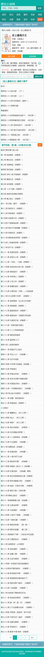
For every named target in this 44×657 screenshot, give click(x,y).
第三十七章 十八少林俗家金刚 (12, 330)
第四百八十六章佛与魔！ (10, 105)
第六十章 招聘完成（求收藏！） (13, 447)
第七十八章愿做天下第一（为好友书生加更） (18, 534)
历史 (33, 14)
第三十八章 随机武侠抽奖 (10, 335)
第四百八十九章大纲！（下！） (13, 91)
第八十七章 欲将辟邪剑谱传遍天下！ (15, 578)
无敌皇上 (20, 39)
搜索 (40, 8)
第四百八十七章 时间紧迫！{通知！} (14, 100)
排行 (26, 19)
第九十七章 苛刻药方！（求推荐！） (15, 627)
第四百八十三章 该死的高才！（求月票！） (17, 125)
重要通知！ (5, 110)
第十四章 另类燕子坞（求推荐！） (14, 218)
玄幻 (11, 14)
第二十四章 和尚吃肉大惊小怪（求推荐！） (17, 267)
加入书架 (11, 56)
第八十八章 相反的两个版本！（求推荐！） (17, 583)
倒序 (40, 145)
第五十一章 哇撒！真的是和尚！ (13, 398)
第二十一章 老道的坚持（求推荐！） (15, 252)
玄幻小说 (15, 30)
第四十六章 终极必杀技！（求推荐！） (15, 374)
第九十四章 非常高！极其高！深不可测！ (16, 612)
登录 (40, 19)
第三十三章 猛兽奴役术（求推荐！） (15, 310)
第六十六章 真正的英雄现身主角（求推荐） (17, 476)
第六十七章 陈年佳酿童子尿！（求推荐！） (17, 481)
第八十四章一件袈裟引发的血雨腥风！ (15, 563)
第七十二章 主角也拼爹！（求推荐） (15, 505)
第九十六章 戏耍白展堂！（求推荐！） (15, 622)
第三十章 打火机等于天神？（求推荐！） (16, 296)
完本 (33, 19)
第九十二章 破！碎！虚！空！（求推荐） (16, 602)
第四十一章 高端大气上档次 (11, 349)
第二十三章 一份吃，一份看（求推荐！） (16, 262)
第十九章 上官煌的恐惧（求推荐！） (15, 242)
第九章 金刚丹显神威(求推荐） (12, 194)
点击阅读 (32, 56)
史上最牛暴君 (16, 69)
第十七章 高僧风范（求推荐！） (13, 232)
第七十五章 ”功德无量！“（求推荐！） (15, 519)
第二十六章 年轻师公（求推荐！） (14, 276)
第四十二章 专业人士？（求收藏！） (15, 354)
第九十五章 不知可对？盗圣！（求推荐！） (17, 617)
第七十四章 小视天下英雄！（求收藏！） (16, 515)
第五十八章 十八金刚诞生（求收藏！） (15, 437)
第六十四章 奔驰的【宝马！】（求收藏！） (17, 466)
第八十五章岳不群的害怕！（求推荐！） (16, 568)
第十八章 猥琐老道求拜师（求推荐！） (15, 237)
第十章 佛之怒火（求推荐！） (12, 198)
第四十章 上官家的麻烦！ (10, 344)
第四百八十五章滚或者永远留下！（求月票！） (19, 115)
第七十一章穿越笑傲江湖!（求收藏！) (15, 500)
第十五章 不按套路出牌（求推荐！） (15, 223)
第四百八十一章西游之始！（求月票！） (16, 135)
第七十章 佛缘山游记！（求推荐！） (15, 495)
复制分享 (38, 76)
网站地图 (22, 653)
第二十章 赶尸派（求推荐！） (12, 247)
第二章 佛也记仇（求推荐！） (12, 159)
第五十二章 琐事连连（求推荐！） (14, 403)
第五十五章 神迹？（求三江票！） (14, 422)
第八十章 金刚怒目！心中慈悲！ (13, 544)
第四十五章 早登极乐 (9, 369)
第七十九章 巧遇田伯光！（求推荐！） (15, 539)
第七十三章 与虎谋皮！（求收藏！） (15, 510)
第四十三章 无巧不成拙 (9, 359)
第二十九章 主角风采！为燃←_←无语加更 (17, 291)
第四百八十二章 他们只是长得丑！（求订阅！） (19, 130)
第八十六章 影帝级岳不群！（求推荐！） (16, 573)
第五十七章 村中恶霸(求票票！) (13, 432)
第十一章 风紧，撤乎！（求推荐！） (15, 203)
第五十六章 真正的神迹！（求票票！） (15, 427)
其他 (18, 19)
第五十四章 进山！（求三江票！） (14, 417)
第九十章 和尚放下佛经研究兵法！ (14, 592)
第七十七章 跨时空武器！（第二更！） (15, 529)
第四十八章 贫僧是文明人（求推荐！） (15, 383)
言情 (11, 19)
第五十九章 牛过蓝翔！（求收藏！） (15, 442)
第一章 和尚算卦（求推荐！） (12, 155)
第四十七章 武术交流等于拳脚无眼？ (15, 378)
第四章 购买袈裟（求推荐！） (12, 169)
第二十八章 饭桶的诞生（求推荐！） (15, 286)
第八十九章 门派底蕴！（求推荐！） (15, 588)
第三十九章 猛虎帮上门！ (10, 339)
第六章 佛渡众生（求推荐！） (12, 179)
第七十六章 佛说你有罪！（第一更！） (15, 524)
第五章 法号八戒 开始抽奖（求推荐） (15, 174)
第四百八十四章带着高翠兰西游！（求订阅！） (19, 120)
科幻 (4, 19)
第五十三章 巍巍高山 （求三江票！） (15, 412)
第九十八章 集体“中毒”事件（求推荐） (15, 631)
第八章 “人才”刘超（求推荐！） (13, 189)
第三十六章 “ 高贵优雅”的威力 (12, 325)
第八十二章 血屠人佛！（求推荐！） (15, 554)
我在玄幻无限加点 (30, 69)
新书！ (3, 86)
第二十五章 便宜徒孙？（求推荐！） (15, 271)
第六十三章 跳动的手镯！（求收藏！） (15, 461)
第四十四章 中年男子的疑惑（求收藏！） (16, 364)
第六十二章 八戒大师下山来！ (12, 456)
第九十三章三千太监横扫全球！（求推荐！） (18, 607)
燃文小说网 (8, 4)
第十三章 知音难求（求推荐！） (13, 213)
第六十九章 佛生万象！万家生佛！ (14, 490)
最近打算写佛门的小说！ (10, 150)
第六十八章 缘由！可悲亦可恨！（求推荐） (17, 485)
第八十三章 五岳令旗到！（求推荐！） (15, 558)
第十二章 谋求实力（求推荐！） (13, 208)
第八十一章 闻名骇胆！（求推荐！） (15, 549)
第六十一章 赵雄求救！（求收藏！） (15, 451)
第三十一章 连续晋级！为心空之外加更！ (16, 301)
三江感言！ (5, 408)
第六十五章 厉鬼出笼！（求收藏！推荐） (16, 471)
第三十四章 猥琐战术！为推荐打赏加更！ (16, 315)
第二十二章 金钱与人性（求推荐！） (15, 257)
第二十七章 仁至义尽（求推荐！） (14, 281)
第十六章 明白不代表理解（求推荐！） (15, 228)
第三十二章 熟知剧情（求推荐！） (14, 305)
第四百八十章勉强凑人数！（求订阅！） (16, 139)
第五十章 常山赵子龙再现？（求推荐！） (16, 393)
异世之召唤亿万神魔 (26, 72)
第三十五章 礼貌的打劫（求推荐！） (15, 320)
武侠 (18, 14)
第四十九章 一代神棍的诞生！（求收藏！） (17, 388)
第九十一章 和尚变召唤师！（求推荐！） (16, 597)
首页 (4, 14)
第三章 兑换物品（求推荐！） (12, 164)
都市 (26, 14)
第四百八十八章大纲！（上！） (13, 96)
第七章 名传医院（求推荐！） (12, 184)
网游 (40, 14)
